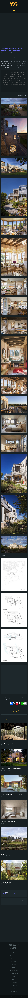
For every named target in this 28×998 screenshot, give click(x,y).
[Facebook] (11, 703)
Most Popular (15, 955)
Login (14, 964)
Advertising (14, 979)
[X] (19, 703)
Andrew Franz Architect (16, 699)
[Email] (25, 703)
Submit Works (14, 958)
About (14, 967)
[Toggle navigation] (14, 10)
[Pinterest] (17, 703)
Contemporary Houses (13, 57)
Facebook (15, 985)
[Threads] (14, 703)
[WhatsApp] (22, 703)
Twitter (15, 982)
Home (14, 952)
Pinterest (15, 988)
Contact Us (14, 976)
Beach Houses (4, 57)
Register (15, 961)
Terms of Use (14, 973)
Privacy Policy (14, 970)
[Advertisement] (14, 30)
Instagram (14, 991)
